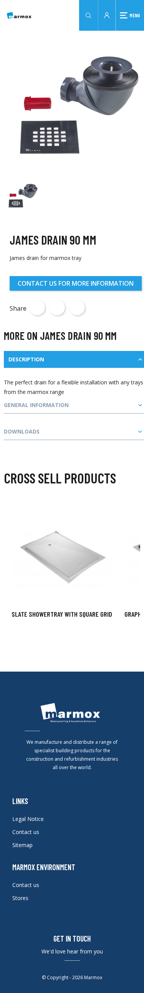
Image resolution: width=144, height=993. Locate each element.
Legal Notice (28, 819)
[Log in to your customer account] (106, 14)
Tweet (57, 307)
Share (37, 307)
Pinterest (77, 307)
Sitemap (22, 845)
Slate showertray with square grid (62, 614)
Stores (20, 898)
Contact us (25, 832)
